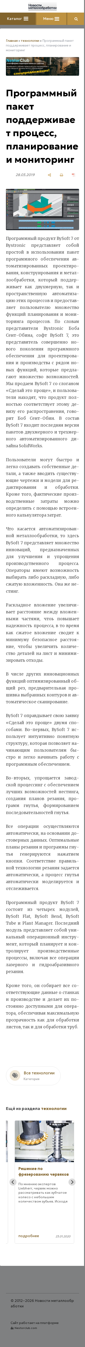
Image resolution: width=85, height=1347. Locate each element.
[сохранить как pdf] (73, 175)
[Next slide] (72, 1182)
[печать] (61, 175)
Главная (12, 41)
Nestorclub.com (26, 1328)
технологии (30, 41)
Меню (49, 18)
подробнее (28, 1236)
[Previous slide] (13, 1182)
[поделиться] (49, 175)
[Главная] (42, 6)
